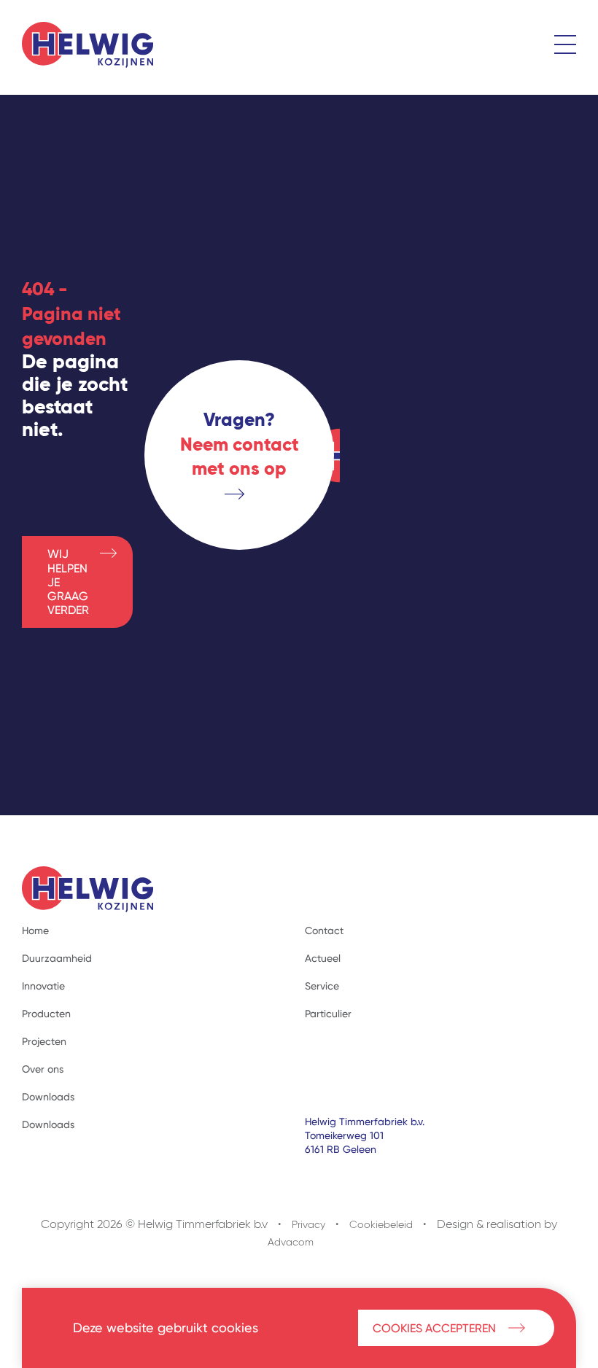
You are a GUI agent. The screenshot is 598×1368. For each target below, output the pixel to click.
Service (322, 986)
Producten (46, 1013)
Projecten (44, 1041)
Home (35, 930)
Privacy (308, 1225)
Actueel (323, 958)
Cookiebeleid (381, 1225)
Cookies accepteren (434, 1328)
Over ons (42, 1069)
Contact (324, 930)
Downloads (48, 1097)
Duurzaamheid (57, 958)
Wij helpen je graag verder (68, 582)
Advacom (291, 1242)
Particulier (328, 1013)
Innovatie (43, 986)
